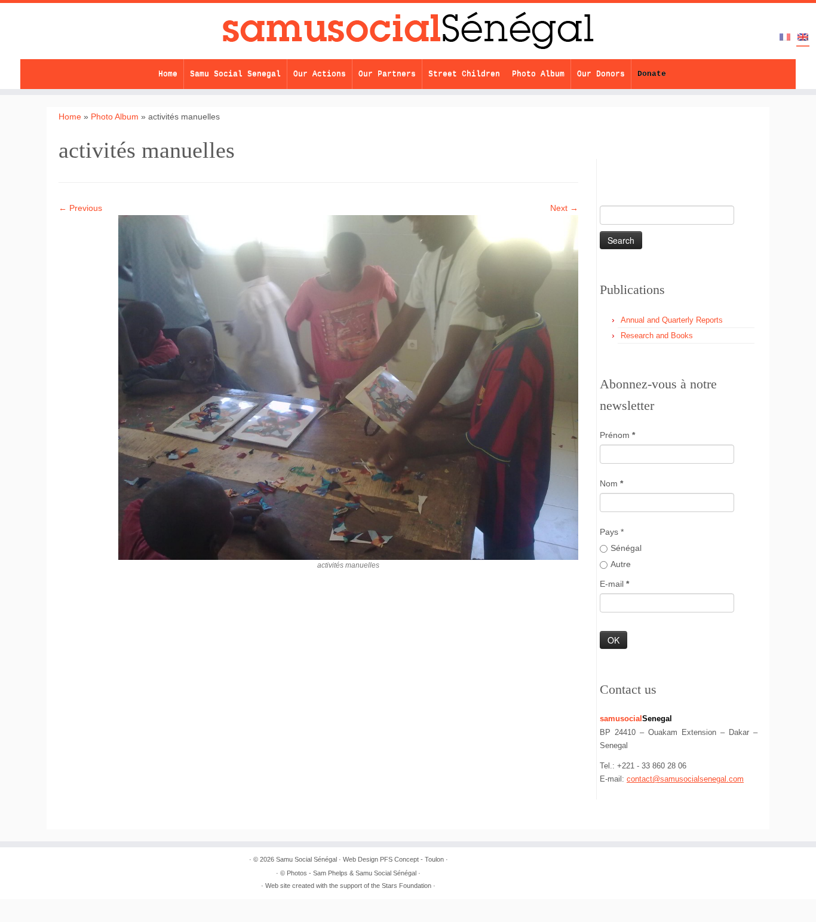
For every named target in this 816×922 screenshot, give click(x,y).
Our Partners (387, 73)
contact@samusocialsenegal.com (685, 778)
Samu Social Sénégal (306, 859)
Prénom (617, 435)
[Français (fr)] (785, 37)
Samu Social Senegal (235, 73)
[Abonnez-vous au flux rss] (610, 168)
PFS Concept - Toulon (412, 859)
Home (167, 73)
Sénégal (626, 548)
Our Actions (319, 73)
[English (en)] (802, 38)
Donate (651, 73)
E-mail (614, 584)
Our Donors (601, 73)
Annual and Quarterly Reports (672, 319)
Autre (621, 564)
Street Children (464, 73)
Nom (611, 483)
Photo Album (538, 73)
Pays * (612, 532)
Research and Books (657, 335)
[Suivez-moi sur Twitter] (631, 168)
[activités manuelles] (348, 386)
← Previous (80, 208)
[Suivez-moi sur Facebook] (652, 168)
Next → (564, 208)
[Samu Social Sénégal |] (408, 31)
